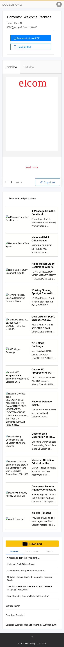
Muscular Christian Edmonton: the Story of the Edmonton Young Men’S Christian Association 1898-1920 (43, 462)
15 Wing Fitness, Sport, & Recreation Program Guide (43, 292)
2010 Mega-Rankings (38, 344)
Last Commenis (32, 551)
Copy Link (49, 182)
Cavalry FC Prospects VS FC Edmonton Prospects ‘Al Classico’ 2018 (42, 371)
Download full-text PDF (28, 38)
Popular (49, 551)
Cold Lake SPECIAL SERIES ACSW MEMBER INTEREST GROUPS (44, 318)
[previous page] (5, 182)
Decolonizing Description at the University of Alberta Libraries (44, 435)
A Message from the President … (43, 212)
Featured (14, 551)
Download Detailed (15, 615)
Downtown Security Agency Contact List (44, 488)
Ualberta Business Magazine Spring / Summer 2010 (31, 624)
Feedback (42, 643)
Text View (28, 67)
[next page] (21, 182)
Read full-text (24, 46)
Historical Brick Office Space (41, 239)
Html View (11, 67)
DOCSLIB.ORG (12, 4)
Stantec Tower (13, 605)
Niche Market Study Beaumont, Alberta (43, 265)
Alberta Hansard (41, 512)
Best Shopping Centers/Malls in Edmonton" (28, 595)
